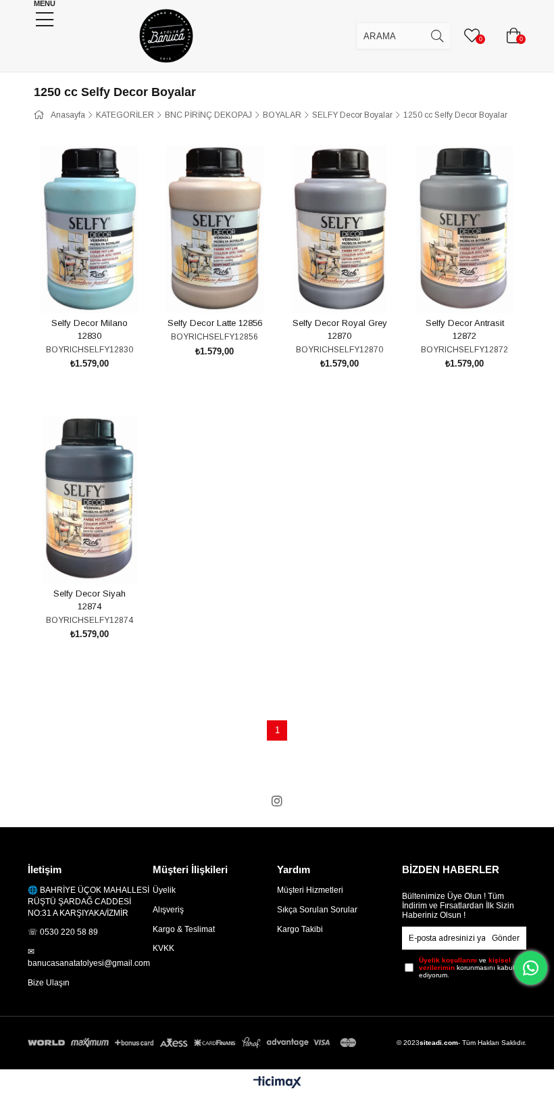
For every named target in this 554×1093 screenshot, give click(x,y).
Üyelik (164, 890)
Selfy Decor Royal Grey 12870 (340, 330)
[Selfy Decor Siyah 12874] (89, 500)
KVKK (163, 948)
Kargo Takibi (300, 929)
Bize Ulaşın (49, 982)
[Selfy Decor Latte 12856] (214, 229)
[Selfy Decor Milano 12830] (89, 229)
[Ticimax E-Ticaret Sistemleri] (277, 1083)
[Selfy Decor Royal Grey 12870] (339, 229)
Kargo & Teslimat (184, 929)
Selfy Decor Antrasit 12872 (465, 330)
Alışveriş (168, 909)
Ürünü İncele (105, 288)
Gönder (506, 938)
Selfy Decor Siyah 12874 (89, 600)
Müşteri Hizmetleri (310, 890)
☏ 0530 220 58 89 (63, 932)
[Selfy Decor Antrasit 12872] (464, 229)
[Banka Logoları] (194, 1042)
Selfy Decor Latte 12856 (215, 323)
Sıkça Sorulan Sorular (317, 909)
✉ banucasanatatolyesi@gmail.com (89, 957)
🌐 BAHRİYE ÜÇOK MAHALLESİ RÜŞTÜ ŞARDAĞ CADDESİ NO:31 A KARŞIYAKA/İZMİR (88, 901)
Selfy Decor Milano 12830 (89, 330)
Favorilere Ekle (74, 288)
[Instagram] (277, 801)
